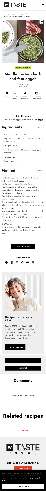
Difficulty (15, 97)
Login (40, 119)
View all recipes (15, 347)
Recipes (15, 14)
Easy (23, 14)
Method (40, 127)
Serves (7, 97)
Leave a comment (23, 246)
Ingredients (39, 170)
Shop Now (23, 468)
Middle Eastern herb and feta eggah (17, 16)
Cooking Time (37, 97)
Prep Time (25, 97)
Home (8, 14)
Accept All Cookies (23, 486)
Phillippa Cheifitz (24, 84)
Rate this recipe (23, 116)
